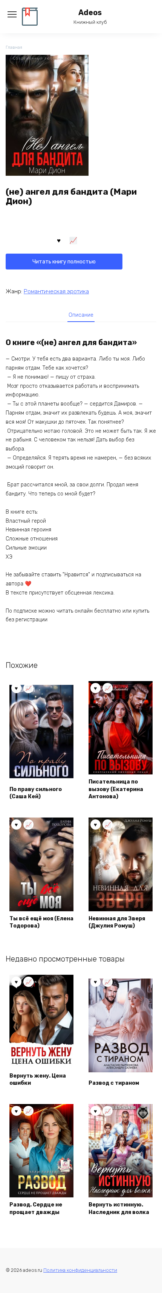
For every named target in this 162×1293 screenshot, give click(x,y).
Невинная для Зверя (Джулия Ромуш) (117, 922)
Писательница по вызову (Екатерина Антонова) (116, 789)
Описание (81, 315)
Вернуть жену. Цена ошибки (37, 1080)
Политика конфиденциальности (80, 1270)
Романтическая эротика (56, 291)
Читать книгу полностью (64, 262)
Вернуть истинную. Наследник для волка (119, 1209)
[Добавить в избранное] (58, 240)
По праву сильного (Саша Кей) (35, 793)
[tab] (81, 315)
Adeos (90, 12)
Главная (14, 47)
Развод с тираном (114, 1083)
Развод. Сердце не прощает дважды (35, 1209)
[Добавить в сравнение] (73, 240)
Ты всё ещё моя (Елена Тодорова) (41, 922)
